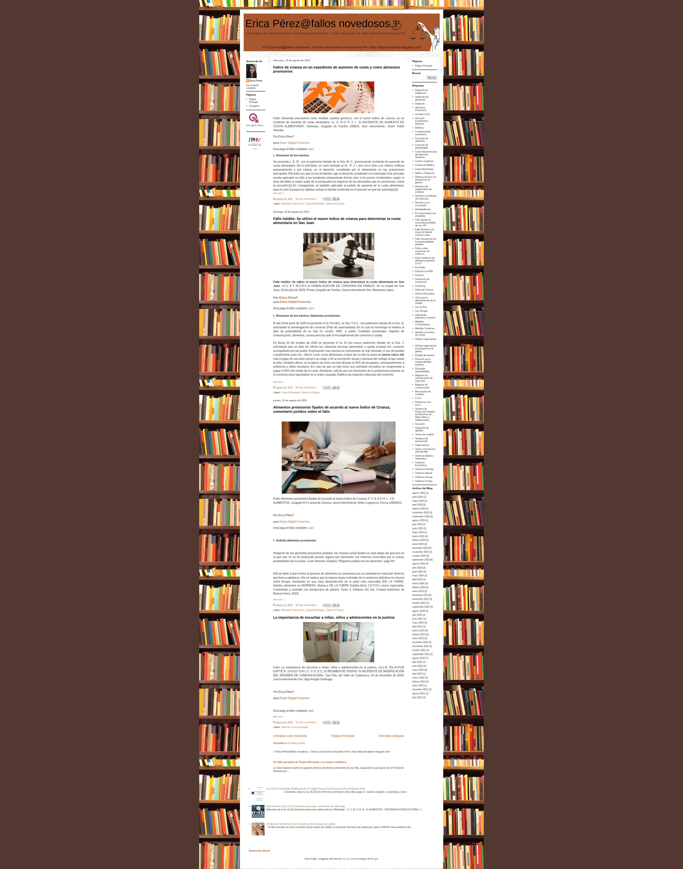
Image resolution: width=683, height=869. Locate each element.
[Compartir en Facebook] (335, 199)
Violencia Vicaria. (424, 481)
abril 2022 (417, 673)
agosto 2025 (418, 520)
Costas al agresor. (424, 161)
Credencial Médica (424, 165)
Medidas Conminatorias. (423, 323)
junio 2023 (417, 618)
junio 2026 (417, 497)
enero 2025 (418, 544)
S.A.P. (418, 398)
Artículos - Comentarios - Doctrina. (422, 121)
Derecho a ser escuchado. (294, 727)
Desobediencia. (423, 209)
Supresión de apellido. (422, 429)
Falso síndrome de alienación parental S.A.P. (424, 261)
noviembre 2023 (420, 599)
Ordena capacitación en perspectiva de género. (425, 348)
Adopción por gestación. (422, 98)
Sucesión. (420, 424)
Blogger (374, 858)
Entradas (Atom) (296, 743)
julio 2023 (417, 614)
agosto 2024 (418, 563)
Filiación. (419, 275)
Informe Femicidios (425, 293)
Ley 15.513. (421, 307)
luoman (346, 858)
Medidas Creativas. (425, 328)
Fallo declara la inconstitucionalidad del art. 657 (425, 222)
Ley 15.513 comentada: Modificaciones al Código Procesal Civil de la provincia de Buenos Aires (315, 788)
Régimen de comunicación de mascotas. (424, 378)
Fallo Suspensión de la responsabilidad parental (425, 242)
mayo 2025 (418, 532)
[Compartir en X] (331, 199)
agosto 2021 (418, 693)
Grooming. (420, 286)
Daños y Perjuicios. (425, 173)
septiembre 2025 (420, 516)
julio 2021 (417, 697)
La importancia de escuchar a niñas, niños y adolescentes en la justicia (334, 617)
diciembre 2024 (420, 548)
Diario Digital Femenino (295, 142)
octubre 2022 (419, 650)
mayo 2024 (418, 575)
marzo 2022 (418, 677)
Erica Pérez (287, 297)
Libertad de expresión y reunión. (425, 316)
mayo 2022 (418, 669)
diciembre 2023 (420, 595)
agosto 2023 (418, 611)
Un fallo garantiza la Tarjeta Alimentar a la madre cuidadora (309, 761)
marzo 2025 (418, 536)
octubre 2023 (419, 603)
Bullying (419, 127)
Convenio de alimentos (421, 140)
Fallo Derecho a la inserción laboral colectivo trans (424, 232)
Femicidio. (420, 267)
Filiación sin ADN (424, 271)
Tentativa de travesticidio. (421, 440)
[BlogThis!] (328, 199)
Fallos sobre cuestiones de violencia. (422, 251)
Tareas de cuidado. (425, 434)
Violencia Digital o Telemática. (424, 457)
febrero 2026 (418, 508)
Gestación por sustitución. (422, 280)
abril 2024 (417, 579)
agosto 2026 (418, 493)
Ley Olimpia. (421, 311)
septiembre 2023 (420, 606)
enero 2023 (418, 638)
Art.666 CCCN (422, 114)
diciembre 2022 (420, 642)
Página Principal (342, 736)
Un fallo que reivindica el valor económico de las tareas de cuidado (300, 824)
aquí (311, 149)
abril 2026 (417, 504)
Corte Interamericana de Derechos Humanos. (426, 154)
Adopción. (420, 103)
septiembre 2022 (420, 654)
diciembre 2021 (420, 689)
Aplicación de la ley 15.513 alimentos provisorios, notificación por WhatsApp (305, 806)
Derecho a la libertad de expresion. (425, 197)
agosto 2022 (418, 658)
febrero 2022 (418, 681)
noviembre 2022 (420, 646)
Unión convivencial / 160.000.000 (425, 450)
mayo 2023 (418, 622)
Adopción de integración (421, 91)
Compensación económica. (422, 133)
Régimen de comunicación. (422, 386)
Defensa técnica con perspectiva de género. (425, 180)
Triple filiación (422, 445)
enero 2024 (418, 591)
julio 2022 (417, 662)
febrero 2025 (418, 540)
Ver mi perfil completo (252, 86)
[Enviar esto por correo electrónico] (324, 199)
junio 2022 (417, 666)
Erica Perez (256, 80)
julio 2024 (417, 567)
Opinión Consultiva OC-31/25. (425, 333)
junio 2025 (417, 528)
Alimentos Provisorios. (293, 203)
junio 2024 (417, 571)
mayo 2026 (418, 500)
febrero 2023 (418, 634)
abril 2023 (417, 626)
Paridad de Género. (425, 355)
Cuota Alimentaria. (315, 203)
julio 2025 (417, 524)
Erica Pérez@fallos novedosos (317, 23)
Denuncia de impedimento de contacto (423, 189)
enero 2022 (418, 685)
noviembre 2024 (420, 552)
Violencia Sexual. (424, 477)
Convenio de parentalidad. (421, 146)
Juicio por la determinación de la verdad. (425, 300)
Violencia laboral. (424, 473)
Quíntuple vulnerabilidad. (422, 370)
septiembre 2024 (420, 559)
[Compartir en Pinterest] (338, 199)
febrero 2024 (418, 587)
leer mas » (278, 193)
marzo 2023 (418, 630)
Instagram (254, 106)
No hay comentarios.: (307, 198)
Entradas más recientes (290, 736)
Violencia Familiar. (424, 469)
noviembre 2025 (420, 512)
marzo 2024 (418, 583)
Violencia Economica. (421, 464)
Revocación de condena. (422, 393)
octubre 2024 (419, 555)
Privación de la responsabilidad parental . (423, 362)
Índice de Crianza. (335, 203)
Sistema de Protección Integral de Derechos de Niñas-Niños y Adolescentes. (425, 414)
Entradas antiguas (391, 736)
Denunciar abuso (259, 850)
